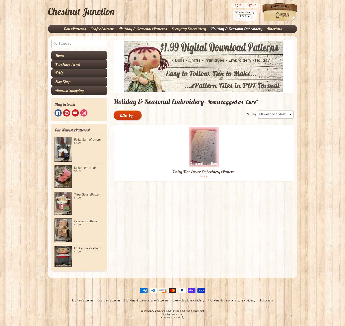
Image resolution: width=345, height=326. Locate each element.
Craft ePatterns (102, 28)
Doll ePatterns (74, 28)
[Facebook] (58, 113)
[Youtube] (75, 113)
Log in (237, 5)
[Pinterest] (66, 113)
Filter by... (128, 115)
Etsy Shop (62, 81)
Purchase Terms (67, 64)
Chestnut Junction (81, 11)
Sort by (251, 114)
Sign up (251, 5)
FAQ (59, 72)
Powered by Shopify (172, 318)
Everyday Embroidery (189, 28)
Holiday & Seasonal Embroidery (236, 28)
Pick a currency (244, 12)
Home (59, 55)
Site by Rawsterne (172, 314)
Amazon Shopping (69, 90)
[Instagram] (83, 113)
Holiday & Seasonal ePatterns (143, 28)
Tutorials (274, 28)
